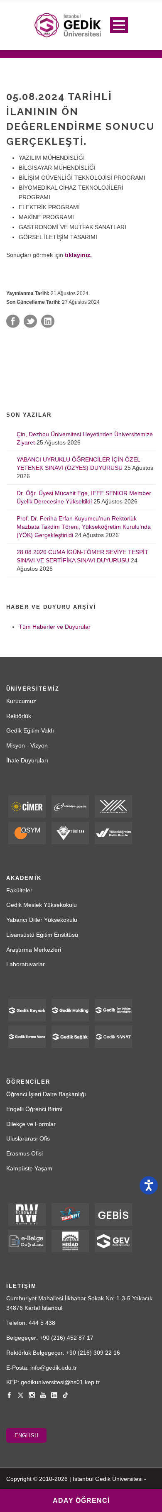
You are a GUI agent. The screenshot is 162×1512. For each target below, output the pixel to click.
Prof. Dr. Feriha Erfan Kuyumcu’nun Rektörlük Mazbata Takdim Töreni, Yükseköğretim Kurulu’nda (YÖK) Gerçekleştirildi (84, 526)
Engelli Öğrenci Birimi (34, 1109)
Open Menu (119, 25)
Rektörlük (18, 716)
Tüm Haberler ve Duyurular (55, 626)
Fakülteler (19, 890)
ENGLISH (26, 1435)
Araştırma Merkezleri (33, 949)
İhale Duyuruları (27, 760)
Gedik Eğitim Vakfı (30, 730)
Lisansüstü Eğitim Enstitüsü (42, 934)
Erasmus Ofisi (24, 1153)
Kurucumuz (21, 701)
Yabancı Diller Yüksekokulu (41, 919)
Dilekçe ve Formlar (31, 1124)
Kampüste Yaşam (29, 1168)
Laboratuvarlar (25, 964)
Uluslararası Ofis (28, 1138)
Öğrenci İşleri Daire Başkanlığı (46, 1094)
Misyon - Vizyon (27, 745)
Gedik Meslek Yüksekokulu (41, 904)
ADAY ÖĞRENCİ (81, 1500)
